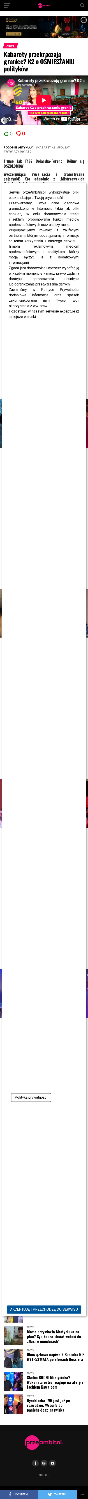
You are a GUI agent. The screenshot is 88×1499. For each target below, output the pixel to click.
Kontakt (44, 1475)
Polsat (64, 147)
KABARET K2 (46, 147)
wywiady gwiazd (18, 151)
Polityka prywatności (31, 1097)
